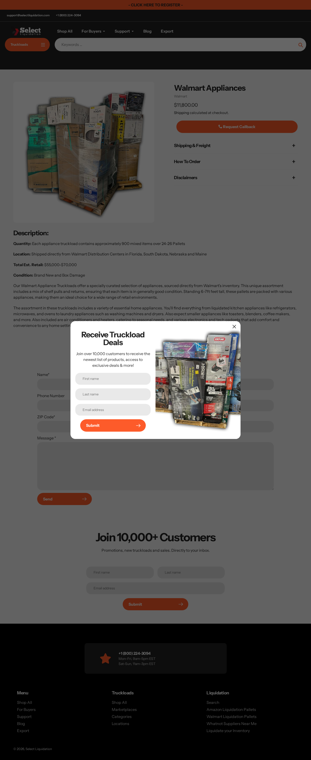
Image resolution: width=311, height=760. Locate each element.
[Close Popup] (234, 326)
